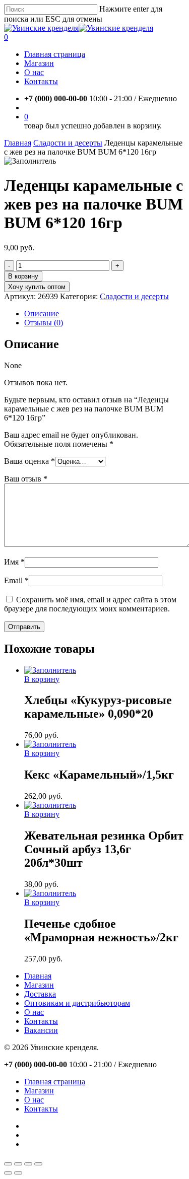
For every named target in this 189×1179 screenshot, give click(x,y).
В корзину (23, 276)
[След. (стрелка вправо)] (18, 1172)
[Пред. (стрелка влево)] (8, 1172)
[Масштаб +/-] (38, 1163)
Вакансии (41, 1030)
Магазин (39, 985)
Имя (14, 562)
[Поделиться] (18, 1163)
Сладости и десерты (67, 142)
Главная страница (54, 1081)
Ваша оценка (29, 461)
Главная (17, 142)
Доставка (40, 994)
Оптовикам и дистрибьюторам (77, 1003)
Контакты (41, 1021)
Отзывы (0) (43, 322)
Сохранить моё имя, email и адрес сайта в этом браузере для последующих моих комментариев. (90, 604)
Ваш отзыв (25, 478)
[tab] (104, 313)
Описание (41, 313)
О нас (34, 1012)
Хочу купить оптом (37, 287)
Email (16, 580)
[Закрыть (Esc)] (8, 1163)
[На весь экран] (28, 1163)
